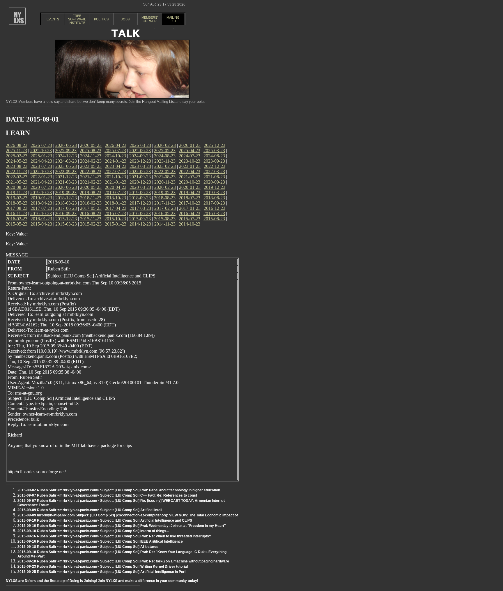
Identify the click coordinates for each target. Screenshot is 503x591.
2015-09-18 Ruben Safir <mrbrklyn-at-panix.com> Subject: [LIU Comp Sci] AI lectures (87, 547)
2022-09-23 (66, 171)
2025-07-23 (115, 150)
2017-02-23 (165, 208)
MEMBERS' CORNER (149, 19)
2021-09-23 (140, 176)
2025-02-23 (16, 155)
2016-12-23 (214, 208)
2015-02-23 (91, 223)
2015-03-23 (66, 223)
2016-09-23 (66, 213)
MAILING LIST (173, 19)
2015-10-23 (115, 218)
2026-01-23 (190, 145)
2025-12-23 (214, 145)
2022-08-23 (90, 171)
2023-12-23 (140, 161)
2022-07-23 (115, 171)
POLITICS (101, 19)
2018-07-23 (189, 197)
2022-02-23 (16, 176)
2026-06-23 (66, 145)
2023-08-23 (16, 166)
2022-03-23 (214, 171)
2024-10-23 (115, 155)
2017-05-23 (91, 208)
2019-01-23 (41, 197)
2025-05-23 (165, 150)
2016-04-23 (189, 213)
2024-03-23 (66, 161)
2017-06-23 (66, 208)
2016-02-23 (16, 218)
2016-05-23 (165, 213)
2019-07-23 (115, 192)
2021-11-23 (90, 176)
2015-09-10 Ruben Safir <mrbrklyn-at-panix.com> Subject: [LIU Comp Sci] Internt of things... (93, 531)
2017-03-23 (140, 208)
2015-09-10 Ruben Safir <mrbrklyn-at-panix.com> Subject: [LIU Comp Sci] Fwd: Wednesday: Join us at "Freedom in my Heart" (121, 526)
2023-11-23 (165, 161)
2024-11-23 (90, 155)
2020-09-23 (214, 182)
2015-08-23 (165, 218)
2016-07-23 (115, 213)
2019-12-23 (214, 187)
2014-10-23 (189, 223)
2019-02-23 (16, 197)
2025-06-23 (140, 150)
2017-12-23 (140, 202)
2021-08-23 (165, 176)
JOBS (125, 19)
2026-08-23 (16, 145)
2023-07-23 (41, 166)
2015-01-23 (115, 223)
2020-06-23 (66, 187)
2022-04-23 (189, 171)
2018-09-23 (140, 197)
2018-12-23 (66, 197)
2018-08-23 (165, 197)
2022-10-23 (41, 171)
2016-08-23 (90, 213)
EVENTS (53, 19)
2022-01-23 (41, 176)
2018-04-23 (41, 202)
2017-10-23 (189, 202)
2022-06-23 (140, 171)
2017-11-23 (165, 202)
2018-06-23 (214, 197)
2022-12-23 (214, 166)
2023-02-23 (165, 166)
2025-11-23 (16, 150)
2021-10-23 (115, 176)
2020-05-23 (91, 187)
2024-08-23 (165, 155)
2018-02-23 (91, 202)
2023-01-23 (190, 166)
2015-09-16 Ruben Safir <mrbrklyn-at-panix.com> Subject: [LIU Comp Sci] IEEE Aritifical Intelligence (100, 541)
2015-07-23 (189, 218)
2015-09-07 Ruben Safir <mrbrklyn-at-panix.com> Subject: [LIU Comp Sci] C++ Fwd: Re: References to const (107, 495)
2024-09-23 (140, 155)
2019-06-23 (140, 192)
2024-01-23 (115, 161)
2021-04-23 (41, 182)
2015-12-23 (66, 218)
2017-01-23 (190, 208)
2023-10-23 (189, 161)
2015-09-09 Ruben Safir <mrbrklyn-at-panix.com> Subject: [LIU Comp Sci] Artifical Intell (89, 510)
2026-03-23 (140, 145)
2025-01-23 (41, 155)
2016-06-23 (140, 213)
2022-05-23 (165, 171)
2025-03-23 (214, 150)
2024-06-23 (214, 155)
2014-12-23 (140, 223)
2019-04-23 (189, 192)
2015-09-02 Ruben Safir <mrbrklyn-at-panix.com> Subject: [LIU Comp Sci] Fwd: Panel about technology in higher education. (119, 490)
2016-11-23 (16, 213)
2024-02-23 (91, 161)
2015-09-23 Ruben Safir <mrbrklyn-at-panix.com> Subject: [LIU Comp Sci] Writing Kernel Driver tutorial (102, 566)
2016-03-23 (214, 213)
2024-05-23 (16, 161)
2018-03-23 (66, 202)
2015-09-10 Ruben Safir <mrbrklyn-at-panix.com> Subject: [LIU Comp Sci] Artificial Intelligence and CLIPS (104, 520)
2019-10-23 (41, 192)
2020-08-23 (16, 187)
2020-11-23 (165, 182)
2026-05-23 (91, 145)
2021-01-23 (115, 182)
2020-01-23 (190, 187)
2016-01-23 (41, 218)
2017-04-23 (115, 208)
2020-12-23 (140, 182)
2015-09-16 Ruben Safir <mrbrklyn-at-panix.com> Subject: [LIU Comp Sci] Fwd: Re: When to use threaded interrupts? (114, 536)
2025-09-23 (66, 150)
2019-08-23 (90, 192)
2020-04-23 (115, 187)
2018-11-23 (90, 197)
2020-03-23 (140, 187)
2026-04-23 (115, 145)
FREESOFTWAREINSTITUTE (77, 19)
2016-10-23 (41, 213)
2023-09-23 (214, 161)
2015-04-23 (41, 223)
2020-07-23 (41, 187)
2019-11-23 (16, 192)
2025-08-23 (90, 150)
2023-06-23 (66, 166)
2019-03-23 (214, 192)
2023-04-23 (115, 166)
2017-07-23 (41, 208)
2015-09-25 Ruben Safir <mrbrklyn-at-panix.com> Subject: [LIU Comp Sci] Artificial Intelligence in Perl (101, 572)
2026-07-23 (41, 145)
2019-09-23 (66, 192)
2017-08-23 (16, 208)
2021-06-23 (214, 176)
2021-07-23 (189, 176)
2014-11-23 (165, 223)
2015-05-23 (16, 223)
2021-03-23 (66, 182)
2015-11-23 (90, 218)
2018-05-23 (16, 202)
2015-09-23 (140, 218)
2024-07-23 (189, 155)
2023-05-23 (91, 166)
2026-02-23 (165, 145)
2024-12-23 (66, 155)
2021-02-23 (91, 182)
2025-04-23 (189, 150)
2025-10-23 (41, 150)
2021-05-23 (16, 182)
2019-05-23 (165, 192)
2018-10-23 (115, 197)
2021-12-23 (66, 176)
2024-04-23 (41, 161)
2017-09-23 (214, 202)
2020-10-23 (189, 182)
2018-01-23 (115, 202)
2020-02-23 (165, 187)
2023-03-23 (140, 166)
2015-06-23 (214, 218)
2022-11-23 (16, 171)
